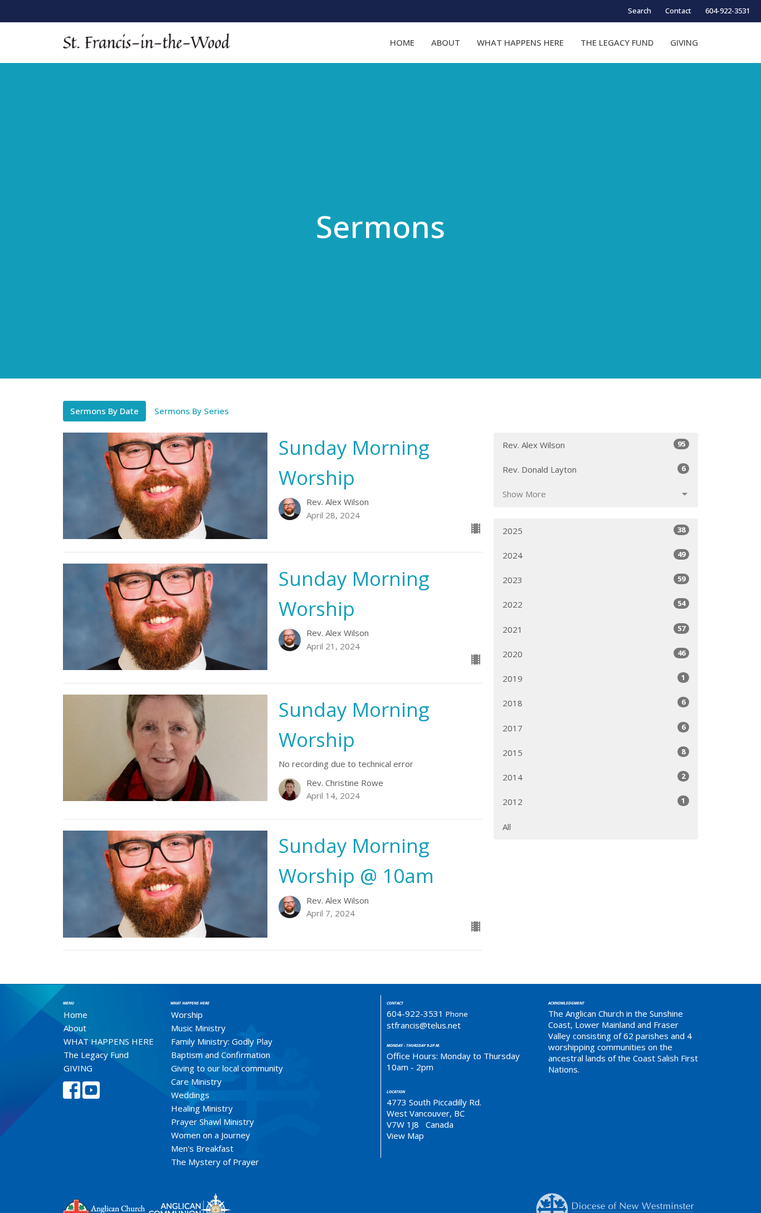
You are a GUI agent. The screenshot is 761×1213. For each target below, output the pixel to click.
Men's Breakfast (202, 1148)
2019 (594, 678)
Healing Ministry (202, 1108)
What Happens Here (189, 1003)
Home (402, 42)
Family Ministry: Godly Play (221, 1041)
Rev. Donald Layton (594, 469)
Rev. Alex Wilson (594, 444)
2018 (594, 703)
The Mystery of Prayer (215, 1161)
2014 (594, 777)
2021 (594, 629)
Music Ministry (198, 1028)
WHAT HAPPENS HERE (520, 42)
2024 (594, 555)
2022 (594, 604)
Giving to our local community (227, 1068)
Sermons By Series (191, 410)
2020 (594, 653)
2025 (594, 530)
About (445, 42)
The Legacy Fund (616, 42)
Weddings (190, 1094)
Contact (678, 11)
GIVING (684, 42)
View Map (405, 1135)
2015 (594, 752)
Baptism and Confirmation (220, 1054)
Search (639, 11)
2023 (594, 579)
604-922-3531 (727, 11)
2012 (594, 801)
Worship (187, 1014)
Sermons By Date (104, 410)
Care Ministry (196, 1081)
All (507, 826)
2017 (594, 728)
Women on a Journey (210, 1135)
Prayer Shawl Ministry (212, 1121)
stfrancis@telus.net (424, 1025)
